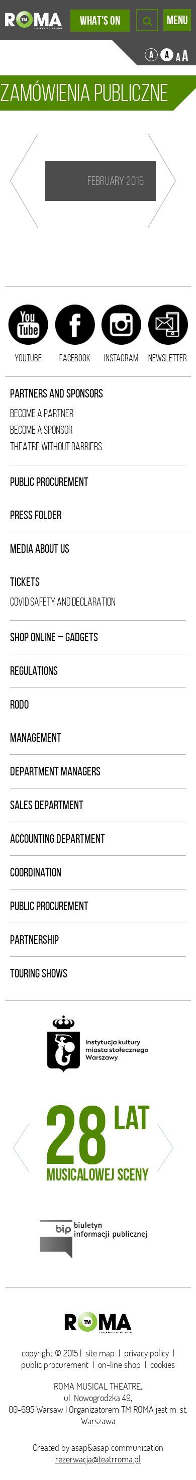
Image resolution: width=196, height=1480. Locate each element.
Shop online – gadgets (54, 637)
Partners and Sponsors (56, 393)
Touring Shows (38, 973)
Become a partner (41, 413)
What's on (100, 20)
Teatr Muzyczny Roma (33, 20)
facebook (74, 357)
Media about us (39, 548)
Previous (24, 180)
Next (162, 180)
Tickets (25, 581)
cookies (162, 1364)
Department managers (55, 771)
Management (35, 737)
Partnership (34, 939)
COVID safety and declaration (63, 602)
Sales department (46, 805)
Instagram (121, 357)
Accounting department (57, 838)
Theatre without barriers (56, 446)
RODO (19, 704)
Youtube (28, 357)
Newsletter (167, 357)
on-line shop (119, 1364)
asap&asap (90, 1447)
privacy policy (146, 1353)
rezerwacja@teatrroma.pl (98, 1459)
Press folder (35, 515)
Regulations (34, 670)
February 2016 (115, 180)
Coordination (35, 872)
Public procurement (49, 481)
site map (100, 1353)
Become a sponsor (41, 430)
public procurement (54, 1364)
